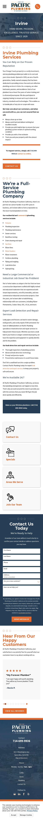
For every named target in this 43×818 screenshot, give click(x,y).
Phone (6, 562)
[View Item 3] (10, 704)
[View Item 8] (23, 704)
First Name (7, 550)
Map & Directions (21, 758)
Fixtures (8, 223)
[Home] (20, 6)
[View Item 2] (8, 704)
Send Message (21, 619)
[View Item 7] (21, 704)
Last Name (7, 556)
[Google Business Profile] (14, 794)
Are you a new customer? (12, 581)
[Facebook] (24, 794)
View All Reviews (14, 711)
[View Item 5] (16, 704)
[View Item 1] (5, 704)
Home (21, 777)
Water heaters (10, 251)
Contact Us (21, 784)
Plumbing (21, 780)
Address (6, 575)
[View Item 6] (18, 704)
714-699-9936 (21, 741)
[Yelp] (28, 794)
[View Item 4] (13, 704)
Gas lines (8, 244)
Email (5, 569)
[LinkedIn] (19, 794)
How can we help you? (11, 587)
